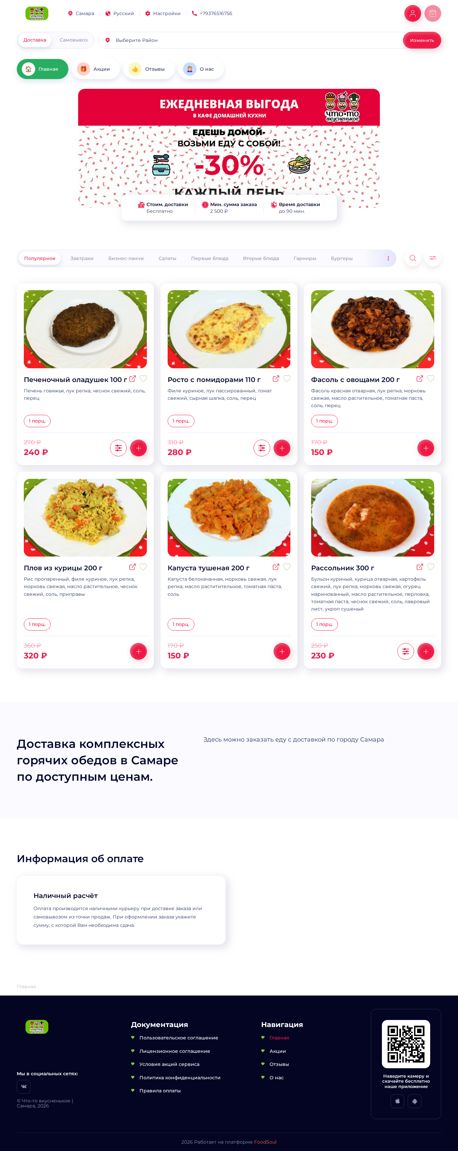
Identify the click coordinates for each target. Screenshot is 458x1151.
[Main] (37, 13)
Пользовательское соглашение (178, 1038)
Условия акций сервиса (169, 1064)
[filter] (432, 258)
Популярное (40, 258)
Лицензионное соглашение (174, 1051)
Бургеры (342, 258)
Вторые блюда (261, 258)
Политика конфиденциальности (180, 1078)
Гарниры (305, 258)
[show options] (118, 448)
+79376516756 (216, 13)
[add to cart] (138, 448)
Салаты (167, 258)
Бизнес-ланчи (126, 258)
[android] (414, 1101)
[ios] (397, 1101)
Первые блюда (209, 258)
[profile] (412, 13)
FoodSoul (265, 1142)
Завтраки (82, 258)
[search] (412, 258)
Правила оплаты (160, 1091)
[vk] (24, 1087)
